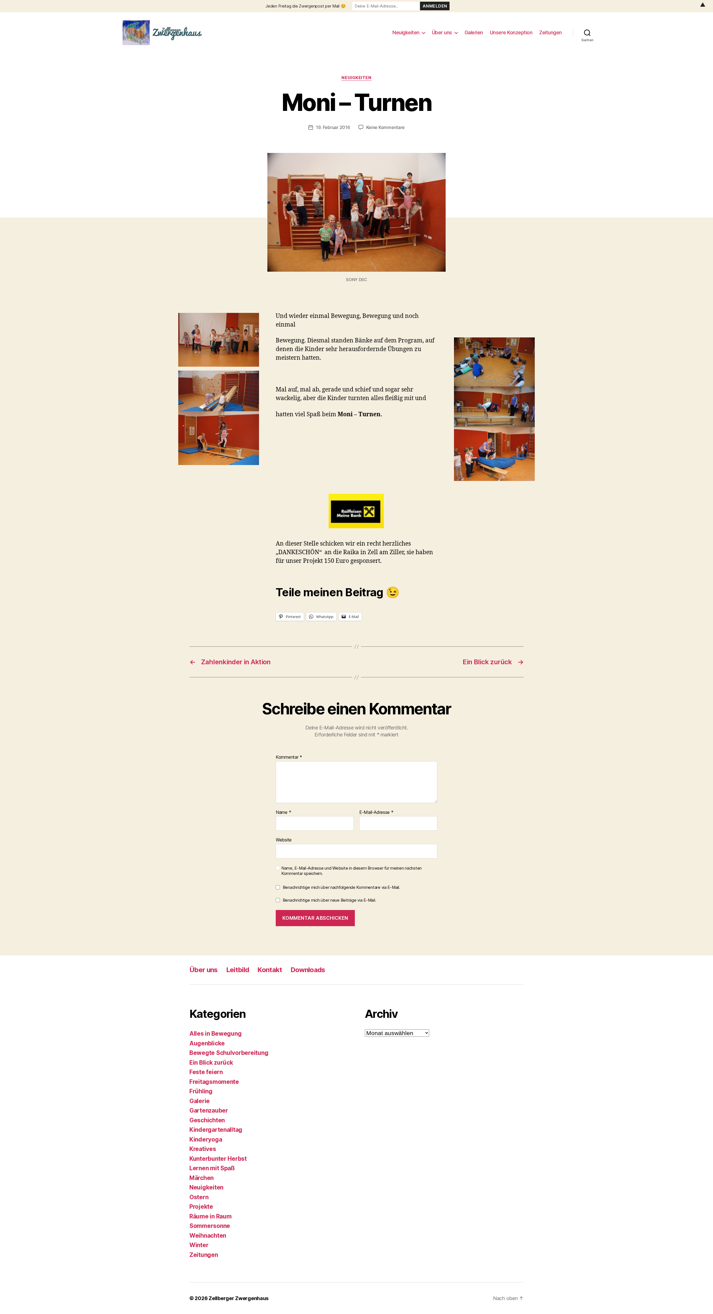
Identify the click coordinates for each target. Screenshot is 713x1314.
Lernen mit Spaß (212, 1168)
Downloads (307, 970)
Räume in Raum (210, 1216)
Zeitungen (550, 32)
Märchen (201, 1177)
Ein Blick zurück (211, 1062)
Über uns (442, 32)
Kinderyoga (205, 1139)
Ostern (198, 1197)
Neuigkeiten (405, 32)
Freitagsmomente (214, 1081)
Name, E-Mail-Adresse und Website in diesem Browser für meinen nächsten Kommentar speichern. (351, 871)
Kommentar (289, 757)
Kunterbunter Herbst (218, 1158)
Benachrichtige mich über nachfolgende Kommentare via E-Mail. (341, 887)
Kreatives (202, 1148)
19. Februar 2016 (333, 127)
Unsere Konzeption (511, 32)
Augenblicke (207, 1043)
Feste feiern (206, 1072)
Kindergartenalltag (215, 1129)
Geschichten (207, 1120)
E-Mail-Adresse (376, 812)
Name (283, 812)
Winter (198, 1245)
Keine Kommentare (385, 127)
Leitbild (237, 970)
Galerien (474, 32)
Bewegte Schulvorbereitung (228, 1052)
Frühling (201, 1091)
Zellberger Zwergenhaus (238, 1298)
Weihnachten (207, 1235)
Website (284, 840)
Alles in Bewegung (215, 1033)
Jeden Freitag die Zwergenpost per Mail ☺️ (305, 6)
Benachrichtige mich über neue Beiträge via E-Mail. (329, 900)
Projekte (201, 1206)
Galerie (199, 1101)
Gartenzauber (208, 1110)
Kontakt (269, 970)
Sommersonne (209, 1225)
